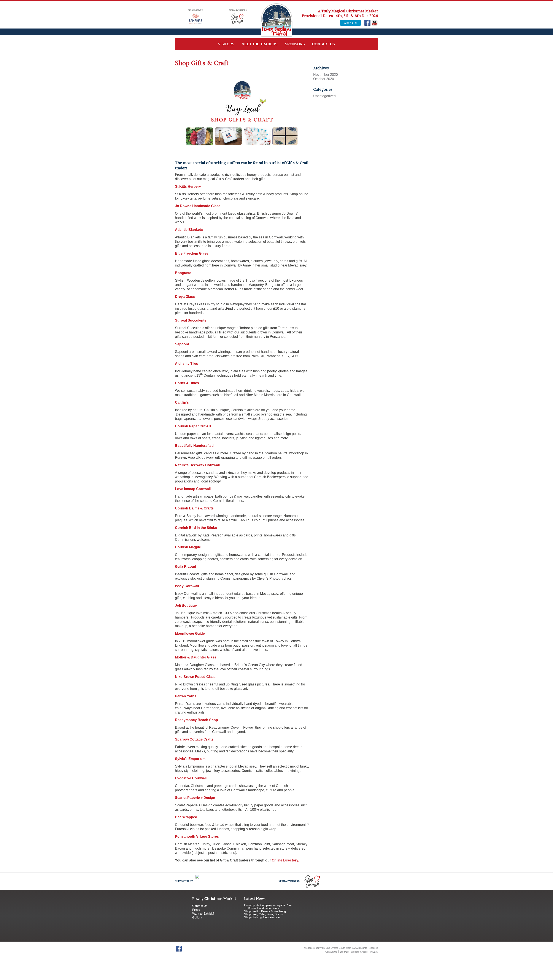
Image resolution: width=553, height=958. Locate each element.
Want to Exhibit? (203, 913)
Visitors (226, 44)
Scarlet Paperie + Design (195, 797)
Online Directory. (285, 860)
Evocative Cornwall (191, 778)
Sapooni (182, 344)
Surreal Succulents (190, 320)
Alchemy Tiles (186, 363)
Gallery (197, 917)
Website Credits (359, 951)
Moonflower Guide (190, 633)
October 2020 (323, 79)
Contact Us (323, 44)
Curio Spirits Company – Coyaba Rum (268, 905)
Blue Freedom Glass (191, 253)
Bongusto (183, 273)
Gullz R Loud (185, 566)
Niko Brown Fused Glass (195, 677)
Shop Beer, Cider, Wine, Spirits (263, 914)
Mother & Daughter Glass (195, 657)
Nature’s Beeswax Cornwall (197, 465)
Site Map (344, 951)
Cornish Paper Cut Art (193, 426)
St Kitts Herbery (188, 186)
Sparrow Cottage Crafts (194, 739)
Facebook (367, 23)
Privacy (374, 951)
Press (196, 909)
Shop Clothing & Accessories (262, 917)
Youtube (374, 23)
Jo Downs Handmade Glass (197, 206)
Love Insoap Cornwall (193, 489)
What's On (350, 23)
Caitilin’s (182, 402)
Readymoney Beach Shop (196, 720)
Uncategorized (324, 96)
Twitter (185, 949)
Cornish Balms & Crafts (194, 508)
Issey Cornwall (187, 586)
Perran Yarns (185, 696)
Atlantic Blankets (189, 230)
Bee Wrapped (186, 817)
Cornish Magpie (188, 547)
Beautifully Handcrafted (194, 445)
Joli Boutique (186, 605)
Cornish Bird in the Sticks (196, 528)
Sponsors (295, 44)
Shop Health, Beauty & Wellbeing (265, 911)
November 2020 (325, 74)
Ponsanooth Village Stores (197, 836)
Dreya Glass (185, 296)
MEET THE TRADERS (260, 44)
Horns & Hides (187, 383)
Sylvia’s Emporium (190, 759)
